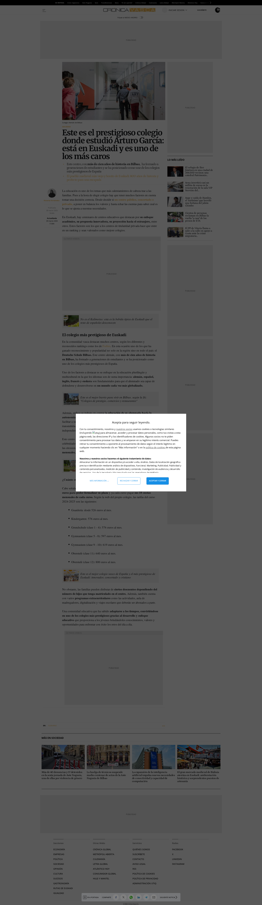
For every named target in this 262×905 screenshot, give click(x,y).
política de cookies (156, 447)
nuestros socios (124, 429)
